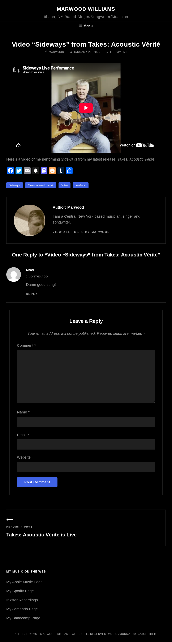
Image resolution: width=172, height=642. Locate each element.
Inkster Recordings (22, 600)
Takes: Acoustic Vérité (40, 185)
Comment (26, 345)
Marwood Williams (86, 9)
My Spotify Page (20, 591)
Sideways (14, 185)
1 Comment (118, 52)
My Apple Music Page (24, 582)
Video (64, 185)
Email (23, 435)
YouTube (81, 185)
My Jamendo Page (22, 609)
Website (24, 457)
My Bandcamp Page (23, 618)
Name (23, 412)
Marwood (56, 52)
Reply (32, 294)
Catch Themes (149, 634)
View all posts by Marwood (81, 232)
